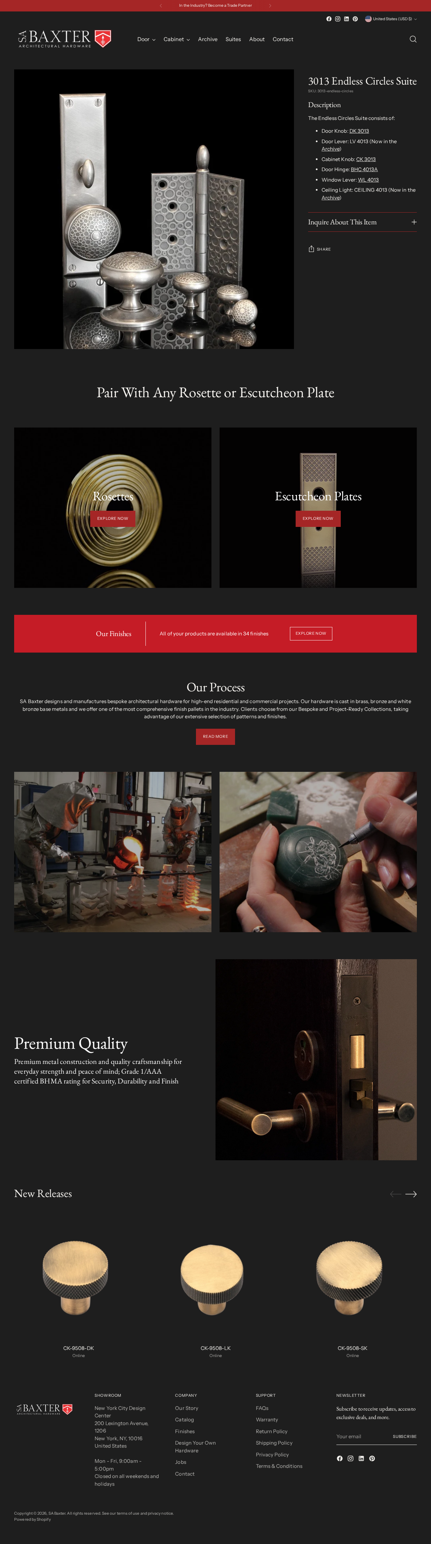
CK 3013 (366, 159)
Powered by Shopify (32, 1519)
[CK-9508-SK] (352, 1274)
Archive (331, 149)
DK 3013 (359, 131)
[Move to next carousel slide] (411, 1194)
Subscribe (405, 1436)
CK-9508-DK (78, 1348)
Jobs (180, 1462)
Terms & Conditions (279, 1466)
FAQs (262, 1408)
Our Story (186, 1408)
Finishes (185, 1431)
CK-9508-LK (216, 1348)
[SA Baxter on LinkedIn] (346, 19)
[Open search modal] (413, 39)
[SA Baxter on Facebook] (329, 19)
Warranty (267, 1419)
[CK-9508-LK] (215, 1274)
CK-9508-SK (352, 1348)
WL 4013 (368, 180)
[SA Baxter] (64, 39)
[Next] (270, 5)
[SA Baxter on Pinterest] (355, 19)
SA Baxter (57, 1513)
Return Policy (272, 1431)
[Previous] (161, 5)
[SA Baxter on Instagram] (338, 19)
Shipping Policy (274, 1443)
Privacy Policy (272, 1454)
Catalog (184, 1419)
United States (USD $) (392, 19)
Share (324, 249)
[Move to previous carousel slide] (395, 1194)
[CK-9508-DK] (78, 1274)
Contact (185, 1474)
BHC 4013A (364, 169)
